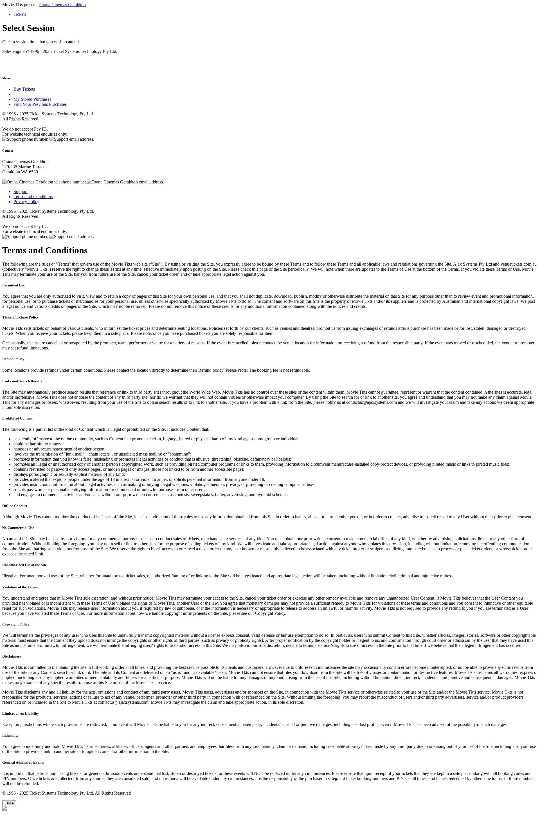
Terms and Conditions (33, 196)
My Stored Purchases (32, 99)
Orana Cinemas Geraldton (62, 4)
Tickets (20, 14)
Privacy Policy (26, 201)
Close (9, 803)
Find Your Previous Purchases (40, 104)
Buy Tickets (24, 89)
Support (21, 191)
